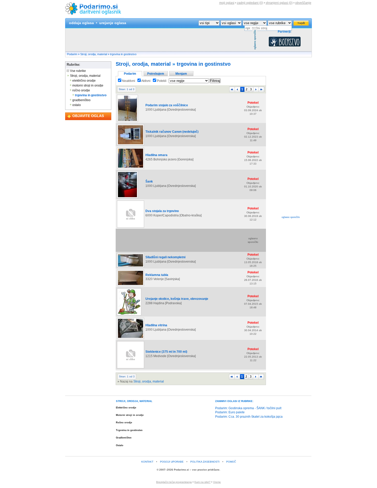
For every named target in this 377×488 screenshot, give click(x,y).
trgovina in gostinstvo (123, 54)
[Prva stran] (232, 89)
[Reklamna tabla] (130, 286)
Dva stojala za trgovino (162, 211)
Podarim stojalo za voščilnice (166, 105)
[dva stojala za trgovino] (130, 227)
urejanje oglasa (112, 23)
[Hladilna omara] (130, 168)
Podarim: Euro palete (230, 412)
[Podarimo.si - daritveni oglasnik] (94, 17)
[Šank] (127, 198)
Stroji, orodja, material (93, 54)
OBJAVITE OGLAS (88, 116)
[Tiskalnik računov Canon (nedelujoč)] (130, 145)
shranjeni (279, 3)
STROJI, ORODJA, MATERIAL (134, 401)
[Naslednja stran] (256, 89)
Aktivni (146, 81)
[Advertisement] (158, 39)
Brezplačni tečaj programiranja (174, 482)
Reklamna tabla (156, 275)
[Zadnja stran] (261, 89)
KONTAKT (147, 461)
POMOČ (231, 461)
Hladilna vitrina (156, 325)
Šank (149, 181)
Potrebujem (155, 73)
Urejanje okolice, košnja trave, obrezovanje (176, 299)
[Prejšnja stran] (237, 89)
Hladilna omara (156, 155)
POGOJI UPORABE (172, 461)
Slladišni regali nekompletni (165, 257)
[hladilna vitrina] (130, 338)
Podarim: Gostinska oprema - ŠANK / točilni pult (248, 408)
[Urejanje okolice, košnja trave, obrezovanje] (129, 315)
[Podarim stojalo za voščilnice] (127, 121)
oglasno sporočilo (291, 217)
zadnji (250, 3)
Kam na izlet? (202, 482)
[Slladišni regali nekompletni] (130, 267)
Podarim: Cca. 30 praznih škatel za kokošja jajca (249, 416)
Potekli (161, 81)
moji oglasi (226, 3)
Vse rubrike (77, 71)
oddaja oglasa (81, 23)
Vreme (217, 482)
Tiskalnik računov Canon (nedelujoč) (172, 131)
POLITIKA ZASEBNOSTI (205, 461)
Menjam (181, 73)
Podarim (72, 54)
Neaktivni (128, 81)
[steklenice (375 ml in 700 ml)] (130, 368)
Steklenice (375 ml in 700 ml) (166, 351)
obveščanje (303, 3)
